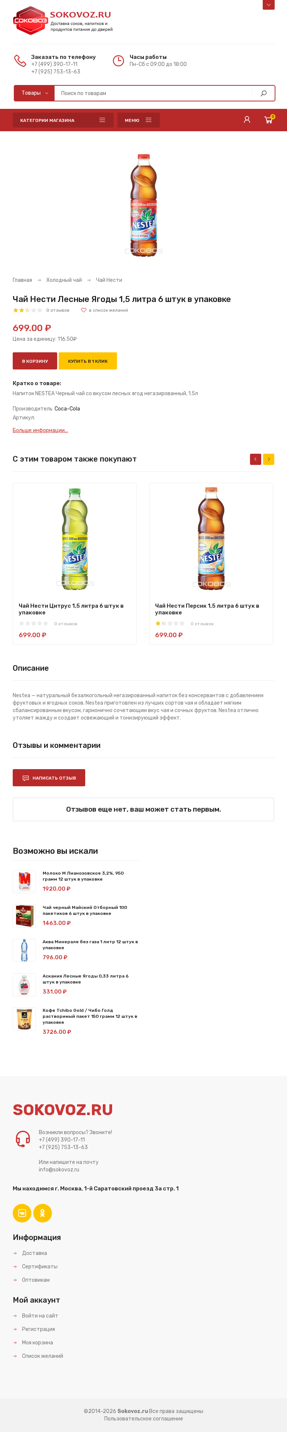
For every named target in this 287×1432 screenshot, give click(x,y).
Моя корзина (37, 1343)
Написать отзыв (53, 778)
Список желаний (42, 1356)
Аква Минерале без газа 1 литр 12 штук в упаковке (90, 944)
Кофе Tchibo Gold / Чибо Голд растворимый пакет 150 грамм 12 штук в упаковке (90, 1016)
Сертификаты (39, 1266)
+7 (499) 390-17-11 (54, 64)
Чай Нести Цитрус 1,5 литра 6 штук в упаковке (71, 609)
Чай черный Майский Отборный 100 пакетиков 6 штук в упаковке (85, 910)
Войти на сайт (39, 1316)
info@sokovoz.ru (59, 1170)
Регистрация (38, 1329)
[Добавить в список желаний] (104, 310)
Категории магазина (47, 120)
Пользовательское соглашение (143, 1419)
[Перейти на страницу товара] (74, 539)
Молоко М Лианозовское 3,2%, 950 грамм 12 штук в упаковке (83, 876)
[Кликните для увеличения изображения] (143, 206)
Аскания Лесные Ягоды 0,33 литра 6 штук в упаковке (86, 979)
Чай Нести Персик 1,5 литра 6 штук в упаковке (207, 609)
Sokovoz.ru (132, 1411)
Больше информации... (40, 430)
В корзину (35, 361)
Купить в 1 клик (88, 361)
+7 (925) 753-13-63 (55, 72)
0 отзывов (58, 310)
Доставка (34, 1253)
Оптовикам (35, 1280)
